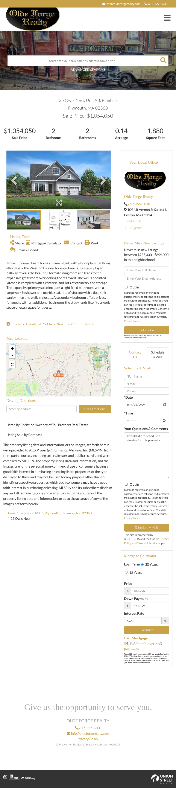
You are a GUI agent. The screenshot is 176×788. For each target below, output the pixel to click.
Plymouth (52, 513)
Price (128, 583)
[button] (163, 60)
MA (38, 513)
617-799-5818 (139, 204)
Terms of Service (147, 543)
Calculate (147, 630)
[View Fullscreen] (12, 364)
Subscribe (147, 330)
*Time (128, 413)
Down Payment (136, 598)
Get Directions (95, 409)
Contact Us (133, 221)
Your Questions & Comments (146, 429)
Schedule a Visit (157, 354)
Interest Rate (134, 613)
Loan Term (132, 564)
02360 (87, 513)
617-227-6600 (157, 4)
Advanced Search (87, 69)
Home (10, 513)
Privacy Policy (132, 321)
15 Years (135, 572)
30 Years (151, 564)
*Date (128, 397)
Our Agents (133, 228)
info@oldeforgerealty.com (123, 4)
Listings (25, 513)
